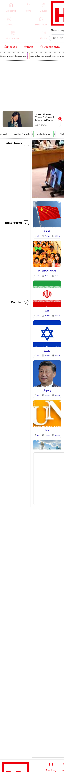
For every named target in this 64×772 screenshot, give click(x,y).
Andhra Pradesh (21, 134)
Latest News (13, 143)
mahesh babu (42, 134)
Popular (16, 303)
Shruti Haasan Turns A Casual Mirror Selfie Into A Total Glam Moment (45, 117)
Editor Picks (13, 223)
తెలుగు (55, 31)
